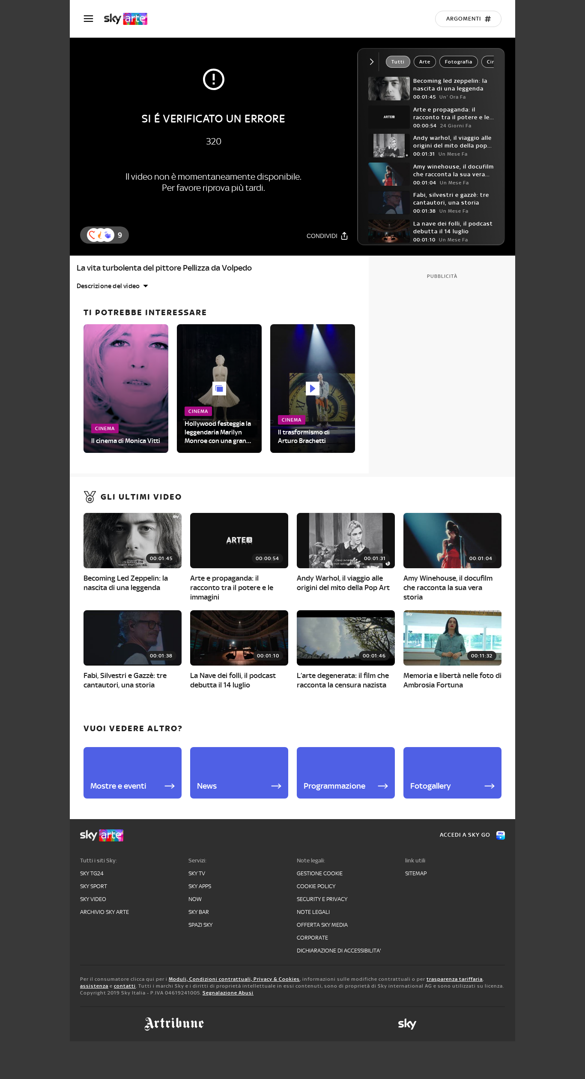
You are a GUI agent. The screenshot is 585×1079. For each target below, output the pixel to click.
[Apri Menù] (94, 18)
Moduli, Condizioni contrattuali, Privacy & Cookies (234, 979)
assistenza (94, 986)
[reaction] (107, 235)
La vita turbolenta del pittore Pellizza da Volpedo (164, 268)
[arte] (130, 19)
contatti (125, 986)
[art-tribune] (174, 1024)
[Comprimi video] (373, 61)
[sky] (407, 1024)
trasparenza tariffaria (455, 979)
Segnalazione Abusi (228, 993)
